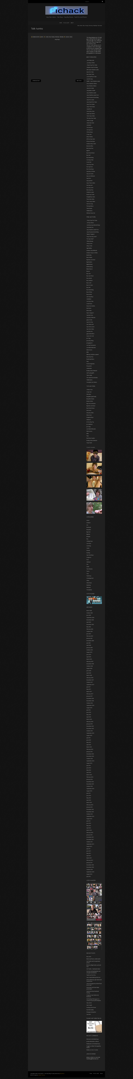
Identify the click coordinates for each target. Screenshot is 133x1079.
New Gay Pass (90, 190)
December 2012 (90, 809)
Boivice (88, 271)
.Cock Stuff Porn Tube (92, 76)
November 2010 (90, 867)
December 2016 (90, 698)
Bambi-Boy (89, 255)
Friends (88, 550)
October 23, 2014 (36, 36)
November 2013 (90, 784)
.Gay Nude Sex (90, 227)
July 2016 (89, 710)
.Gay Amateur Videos (91, 86)
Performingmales (91, 363)
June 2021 (89, 633)
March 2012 (89, 830)
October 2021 (90, 631)
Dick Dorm (89, 308)
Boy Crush (89, 282)
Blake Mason (90, 269)
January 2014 (90, 779)
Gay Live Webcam (91, 176)
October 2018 (90, 666)
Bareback (89, 527)
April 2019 (89, 657)
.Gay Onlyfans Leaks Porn (93, 95)
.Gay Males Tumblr (91, 90)
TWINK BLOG (89, 210)
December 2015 (90, 726)
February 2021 (90, 636)
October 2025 (90, 613)
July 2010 (89, 876)
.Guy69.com (89, 109)
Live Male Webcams (91, 347)
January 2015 (90, 751)
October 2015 (90, 730)
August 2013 (89, 791)
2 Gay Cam (89, 134)
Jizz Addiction (90, 424)
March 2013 (89, 802)
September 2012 (90, 816)
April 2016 (89, 717)
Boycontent (89, 294)
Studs (88, 566)
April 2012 (89, 828)
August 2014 (89, 763)
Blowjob (88, 536)
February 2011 (90, 860)
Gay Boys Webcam (91, 317)
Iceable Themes (41, 1075)
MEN (88, 352)
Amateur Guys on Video (92, 252)
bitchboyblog (90, 266)
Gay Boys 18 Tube (91, 171)
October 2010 (90, 869)
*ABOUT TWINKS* (91, 234)
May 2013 (89, 798)
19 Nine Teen (90, 389)
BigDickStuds (90, 264)
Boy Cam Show (90, 276)
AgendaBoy (89, 248)
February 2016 (90, 721)
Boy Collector (90, 280)
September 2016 (90, 705)
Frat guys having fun (91, 1012)
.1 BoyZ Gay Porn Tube (92, 65)
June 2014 (89, 767)
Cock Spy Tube (90, 160)
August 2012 (89, 818)
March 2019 (89, 659)
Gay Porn (89, 178)
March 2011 (89, 858)
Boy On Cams (90, 285)
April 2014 (89, 772)
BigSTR (88, 150)
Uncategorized (90, 578)
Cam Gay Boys (90, 296)
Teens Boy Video (90, 199)
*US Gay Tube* (90, 239)
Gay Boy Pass (90, 315)
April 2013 (89, 800)
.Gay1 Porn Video (91, 104)
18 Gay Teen (89, 243)
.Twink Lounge (90, 120)
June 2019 (89, 654)
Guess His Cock (90, 336)
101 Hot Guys (90, 127)
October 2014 (90, 758)
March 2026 (89, 610)
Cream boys (89, 303)
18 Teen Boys (90, 132)
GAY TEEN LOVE (90, 324)
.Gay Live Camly (90, 88)
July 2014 (89, 765)
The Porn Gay (90, 203)
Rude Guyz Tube (90, 194)
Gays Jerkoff (89, 180)
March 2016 (89, 719)
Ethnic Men (89, 310)
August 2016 (89, 707)
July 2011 (89, 848)
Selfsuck (89, 562)
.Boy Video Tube (90, 74)
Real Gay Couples (91, 438)
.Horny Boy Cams (90, 111)
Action (81, 25)
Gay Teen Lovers (90, 326)
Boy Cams (89, 956)
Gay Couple (89, 1005)
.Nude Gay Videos (91, 113)
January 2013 (90, 807)
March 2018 (89, 675)
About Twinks (90, 136)
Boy (83, 25)
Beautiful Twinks (90, 399)
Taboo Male (89, 375)
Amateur (89, 522)
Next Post (79, 80)
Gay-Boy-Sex (90, 331)
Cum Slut (89, 1014)
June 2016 (89, 712)
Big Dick (88, 534)
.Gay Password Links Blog (92, 97)
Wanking (89, 585)
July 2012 (89, 821)
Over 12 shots (95, 1050)
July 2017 (89, 687)
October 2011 (90, 841)
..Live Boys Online (91, 62)
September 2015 (90, 733)
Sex (87, 564)
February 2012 (90, 832)
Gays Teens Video (91, 183)
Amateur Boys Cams (91, 143)
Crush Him (89, 162)
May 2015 (89, 742)
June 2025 (89, 615)
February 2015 (90, 749)
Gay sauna (89, 1002)
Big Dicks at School (91, 259)
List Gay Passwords (91, 345)
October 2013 (90, 786)
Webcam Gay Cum (91, 213)
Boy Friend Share (91, 153)
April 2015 (89, 744)
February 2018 (90, 677)
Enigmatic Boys (90, 417)
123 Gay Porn (90, 129)
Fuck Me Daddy (90, 1009)
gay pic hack (89, 319)
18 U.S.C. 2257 (66, 22)
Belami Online (90, 401)
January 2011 (90, 862)
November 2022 (90, 624)
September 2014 (90, 761)
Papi (88, 361)
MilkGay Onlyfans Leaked (93, 354)
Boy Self (88, 155)
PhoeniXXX (89, 366)
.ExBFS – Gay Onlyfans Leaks (93, 81)
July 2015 (89, 737)
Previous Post (36, 80)
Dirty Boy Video (90, 412)
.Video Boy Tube (90, 123)
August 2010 (89, 874)
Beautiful (89, 529)
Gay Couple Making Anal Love (93, 977)
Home (60, 22)
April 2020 (89, 645)
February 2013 (90, 804)
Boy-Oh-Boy (89, 292)
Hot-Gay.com (90, 185)
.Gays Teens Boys (91, 106)
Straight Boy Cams (91, 196)
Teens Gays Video (91, 201)
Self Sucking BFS (90, 373)
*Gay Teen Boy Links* (92, 236)
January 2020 (90, 647)
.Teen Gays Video (91, 116)
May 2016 (89, 714)
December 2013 (90, 781)
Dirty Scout (89, 415)
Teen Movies (90, 569)
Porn (88, 559)
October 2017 (90, 682)
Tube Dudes (89, 208)
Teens (88, 571)
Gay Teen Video (90, 329)
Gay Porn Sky (90, 322)
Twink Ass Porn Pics (91, 975)
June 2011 (89, 851)
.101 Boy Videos (90, 222)
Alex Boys (89, 394)
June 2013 (89, 795)
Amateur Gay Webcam (92, 250)
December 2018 (90, 663)
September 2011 (90, 844)
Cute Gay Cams (90, 164)
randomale (89, 368)
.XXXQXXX (89, 125)
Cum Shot (89, 543)
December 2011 (90, 837)
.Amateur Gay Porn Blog (92, 67)
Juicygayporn (90, 343)
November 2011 (90, 839)
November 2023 (90, 620)
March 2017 (89, 691)
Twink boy (91, 25)
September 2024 (90, 617)
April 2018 (89, 673)
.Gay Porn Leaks (90, 99)
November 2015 (90, 728)
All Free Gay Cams (91, 139)
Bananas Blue (90, 146)
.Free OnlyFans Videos (92, 83)
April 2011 (89, 855)
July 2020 (89, 643)
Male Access (89, 350)
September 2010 (90, 871)
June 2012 (89, 823)
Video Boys (95, 25)
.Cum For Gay (90, 79)
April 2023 (89, 622)
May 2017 (89, 689)
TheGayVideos (90, 206)
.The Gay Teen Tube (91, 118)
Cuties (88, 548)
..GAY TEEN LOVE (90, 60)
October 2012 (90, 814)
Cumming (89, 545)
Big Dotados (89, 262)
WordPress (62, 1073)
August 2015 (89, 735)
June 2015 (89, 740)
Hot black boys (95, 1039)
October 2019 (90, 650)
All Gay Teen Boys (91, 141)
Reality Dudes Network (92, 370)
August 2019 (89, 652)
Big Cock (88, 532)
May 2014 (89, 770)
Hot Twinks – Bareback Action (93, 969)
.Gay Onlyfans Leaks (91, 92)
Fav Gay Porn (90, 166)
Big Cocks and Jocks (91, 403)
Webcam (89, 587)
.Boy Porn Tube (90, 72)
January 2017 (90, 696)
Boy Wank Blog (90, 157)
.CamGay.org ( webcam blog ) (93, 225)
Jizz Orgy (89, 338)
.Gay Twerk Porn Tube (92, 102)
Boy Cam (89, 273)
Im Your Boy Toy (90, 422)
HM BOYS (89, 419)
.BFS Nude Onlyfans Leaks (93, 69)
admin (42, 36)
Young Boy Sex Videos (92, 382)
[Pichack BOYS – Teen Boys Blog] (66, 7)
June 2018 (89, 670)
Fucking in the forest (91, 1007)
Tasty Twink (89, 442)
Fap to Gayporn (90, 313)
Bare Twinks (89, 257)
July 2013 (89, 793)
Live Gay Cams (90, 187)
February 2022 (90, 629)
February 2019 (90, 661)
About (72, 22)
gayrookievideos (90, 333)
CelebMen (89, 299)
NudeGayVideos (90, 359)
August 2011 (89, 846)
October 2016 (90, 703)
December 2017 (90, 680)
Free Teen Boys (90, 169)
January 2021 (90, 638)
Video (88, 580)
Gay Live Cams (90, 173)
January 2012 (90, 835)
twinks (71, 36)
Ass (87, 525)
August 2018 (89, 668)
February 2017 (90, 693)
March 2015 (89, 747)
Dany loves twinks (91, 306)
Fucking (86, 25)
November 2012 (90, 811)
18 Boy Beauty (90, 241)
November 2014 (90, 756)
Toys (88, 573)
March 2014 (89, 774)
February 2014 (90, 777)
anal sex (67, 36)
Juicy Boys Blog (90, 340)
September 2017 (90, 684)
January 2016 (90, 724)
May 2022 (89, 626)
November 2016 (90, 700)
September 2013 (90, 788)
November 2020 (90, 640)
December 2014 (90, 754)
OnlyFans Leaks (90, 192)
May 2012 (89, 825)
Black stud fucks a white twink (93, 959)
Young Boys (89, 589)
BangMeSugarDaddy (91, 396)
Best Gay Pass (90, 148)
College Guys (90, 541)
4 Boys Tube (89, 245)
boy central (89, 278)
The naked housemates (92, 377)
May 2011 (89, 853)
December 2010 (90, 865)
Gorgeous (89, 557)
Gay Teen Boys (90, 555)
